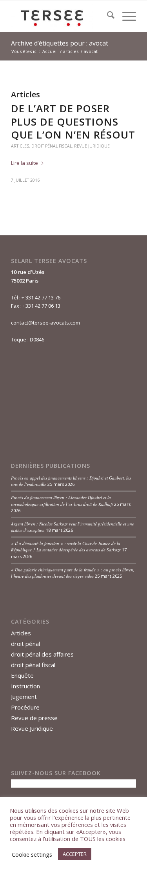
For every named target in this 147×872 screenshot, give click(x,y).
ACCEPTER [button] (75, 853)
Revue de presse (34, 718)
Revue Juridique (92, 146)
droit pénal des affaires (42, 654)
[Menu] (125, 16)
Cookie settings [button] (32, 854)
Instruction (25, 686)
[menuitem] (106, 16)
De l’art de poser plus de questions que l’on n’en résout (73, 121)
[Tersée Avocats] (61, 16)
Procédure (25, 707)
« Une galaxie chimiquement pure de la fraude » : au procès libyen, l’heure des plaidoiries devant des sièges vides (72, 573)
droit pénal (25, 644)
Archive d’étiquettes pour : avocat (59, 43)
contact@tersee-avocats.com (45, 322)
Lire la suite (24, 162)
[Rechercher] (106, 16)
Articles (20, 146)
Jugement (24, 697)
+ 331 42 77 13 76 (41, 297)
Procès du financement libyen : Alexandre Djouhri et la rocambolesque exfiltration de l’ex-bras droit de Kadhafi (62, 500)
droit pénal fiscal (51, 146)
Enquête (22, 675)
